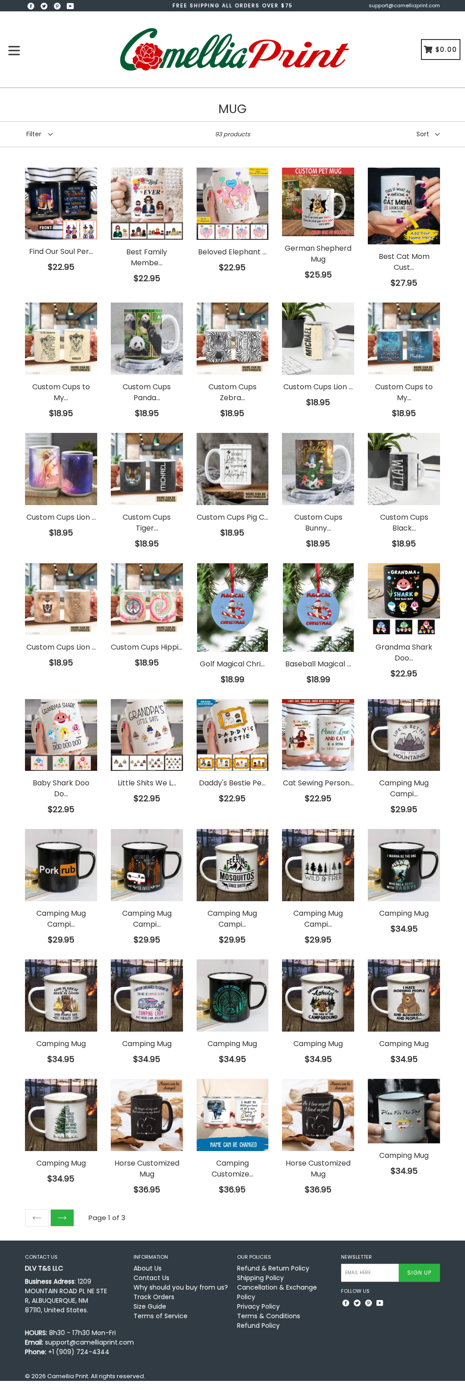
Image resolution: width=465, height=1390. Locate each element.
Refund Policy (258, 1325)
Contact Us (151, 1277)
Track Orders (154, 1296)
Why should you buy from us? (181, 1287)
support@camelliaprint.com (404, 5)
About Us (148, 1268)
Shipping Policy (260, 1277)
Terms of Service (161, 1315)
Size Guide (150, 1306)
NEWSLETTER (356, 1257)
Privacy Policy (258, 1306)
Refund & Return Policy (273, 1268)
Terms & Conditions (268, 1315)
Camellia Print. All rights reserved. (96, 1376)
